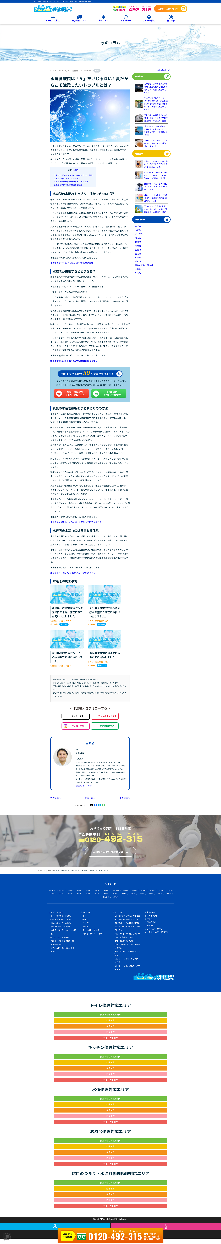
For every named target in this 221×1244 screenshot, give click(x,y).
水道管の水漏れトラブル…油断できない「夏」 (73, 175)
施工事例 (171, 20)
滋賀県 (125, 890)
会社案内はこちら (84, 785)
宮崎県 (168, 893)
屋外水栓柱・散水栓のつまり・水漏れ (63, 950)
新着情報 (149, 925)
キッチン (103, 665)
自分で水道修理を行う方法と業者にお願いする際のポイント (127, 918)
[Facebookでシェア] (95, 805)
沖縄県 (115, 897)
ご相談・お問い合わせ (168, 8)
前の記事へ (55, 798)
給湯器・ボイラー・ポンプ (93, 933)
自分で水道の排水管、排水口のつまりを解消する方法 (127, 935)
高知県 (115, 893)
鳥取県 (79, 893)
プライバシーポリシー (155, 928)
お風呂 (138, 241)
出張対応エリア (79, 20)
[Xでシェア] (91, 805)
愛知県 (97, 890)
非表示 (75, 170)
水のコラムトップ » (164, 70)
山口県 (61, 893)
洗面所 (65, 624)
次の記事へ (124, 798)
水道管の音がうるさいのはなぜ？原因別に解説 (71, 263)
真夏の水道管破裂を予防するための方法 (70, 181)
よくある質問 (149, 20)
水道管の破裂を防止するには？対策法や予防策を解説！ (76, 522)
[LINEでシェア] (103, 805)
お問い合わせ (151, 922)
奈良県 (134, 890)
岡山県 (170, 890)
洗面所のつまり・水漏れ (61, 926)
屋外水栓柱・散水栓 (144, 265)
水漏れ (138, 269)
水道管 (97, 70)
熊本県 (159, 893)
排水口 (138, 261)
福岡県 (124, 893)
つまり (138, 230)
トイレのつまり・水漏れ (61, 916)
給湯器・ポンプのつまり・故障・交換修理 (62, 943)
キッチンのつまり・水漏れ (61, 919)
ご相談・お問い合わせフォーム (110, 852)
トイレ (138, 226)
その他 (138, 273)
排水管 (138, 245)
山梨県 (70, 890)
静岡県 (79, 890)
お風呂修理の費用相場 (124, 941)
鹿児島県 (106, 897)
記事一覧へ (90, 798)
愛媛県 (106, 893)
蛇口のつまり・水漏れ (60, 937)
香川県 (97, 893)
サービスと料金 (53, 20)
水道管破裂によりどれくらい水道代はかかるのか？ (73, 360)
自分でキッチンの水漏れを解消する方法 (127, 946)
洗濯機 (138, 253)
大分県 (142, 893)
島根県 (70, 893)
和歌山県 (116, 890)
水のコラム (103, 20)
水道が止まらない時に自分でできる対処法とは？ (72, 572)
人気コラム (118, 912)
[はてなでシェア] (99, 805)
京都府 (143, 890)
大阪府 (161, 890)
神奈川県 (60, 890)
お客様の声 (126, 20)
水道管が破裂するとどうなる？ (66, 178)
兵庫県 (152, 890)
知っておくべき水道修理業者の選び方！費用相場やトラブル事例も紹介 (127, 926)
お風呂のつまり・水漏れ (61, 923)
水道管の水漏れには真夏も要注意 (67, 184)
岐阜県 (88, 890)
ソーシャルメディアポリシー (158, 931)
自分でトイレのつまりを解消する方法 (127, 960)
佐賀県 (133, 893)
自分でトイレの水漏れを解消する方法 (127, 968)
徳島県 (88, 893)
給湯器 (138, 257)
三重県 (106, 890)
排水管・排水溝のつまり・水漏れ (63, 932)
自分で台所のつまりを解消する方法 (127, 953)
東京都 (50, 890)
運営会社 (149, 918)
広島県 (52, 893)
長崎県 (150, 893)
